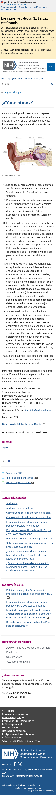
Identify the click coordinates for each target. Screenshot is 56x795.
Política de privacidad (12, 724)
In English (38, 78)
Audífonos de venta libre (19, 508)
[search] (52, 83)
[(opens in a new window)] (20, 764)
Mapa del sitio (8, 727)
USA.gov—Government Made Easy (40, 791)
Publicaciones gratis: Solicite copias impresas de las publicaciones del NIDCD (29, 592)
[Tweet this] (3, 461)
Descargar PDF (14, 473)
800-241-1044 (8, 775)
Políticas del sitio (10, 737)
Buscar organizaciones (18, 482)
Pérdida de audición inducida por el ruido (29, 538)
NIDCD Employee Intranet (12, 78)
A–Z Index (28, 78)
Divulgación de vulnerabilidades (16, 734)
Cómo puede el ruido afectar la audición (28, 512)
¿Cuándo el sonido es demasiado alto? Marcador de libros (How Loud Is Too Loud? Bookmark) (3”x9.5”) (27, 555)
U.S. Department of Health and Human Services (21, 785)
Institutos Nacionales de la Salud (28, 788)
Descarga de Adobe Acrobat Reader (22, 424)
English (5, 447)
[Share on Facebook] (9, 461)
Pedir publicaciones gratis (20, 477)
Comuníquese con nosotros (15, 714)
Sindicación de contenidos (14, 730)
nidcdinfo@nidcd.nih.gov (27, 775)
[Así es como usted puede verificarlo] (28, 6)
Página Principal (13, 92)
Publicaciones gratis (11, 717)
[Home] (24, 67)
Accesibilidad (8, 710)
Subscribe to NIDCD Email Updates (18, 741)
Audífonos (11, 503)
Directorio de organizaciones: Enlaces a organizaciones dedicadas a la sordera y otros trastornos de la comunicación (28, 614)
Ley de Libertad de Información (16, 720)
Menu (51, 67)
